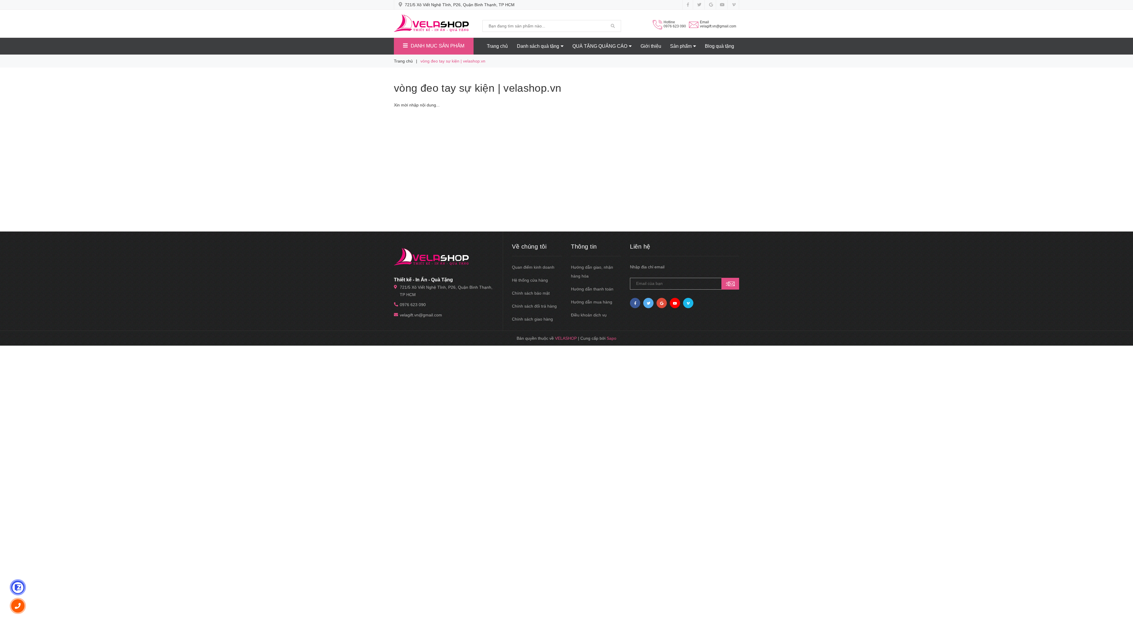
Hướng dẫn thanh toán (592, 289)
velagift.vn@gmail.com (718, 26)
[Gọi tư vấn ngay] (18, 606)
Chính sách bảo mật (531, 293)
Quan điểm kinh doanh (533, 267)
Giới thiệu (651, 46)
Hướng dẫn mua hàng (591, 302)
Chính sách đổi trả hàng (534, 306)
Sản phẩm (681, 46)
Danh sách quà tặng (538, 46)
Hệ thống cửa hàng (530, 280)
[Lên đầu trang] (1124, 607)
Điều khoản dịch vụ (589, 315)
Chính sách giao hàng (532, 319)
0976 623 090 (675, 26)
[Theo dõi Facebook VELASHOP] (688, 4)
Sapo (611, 338)
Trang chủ (497, 46)
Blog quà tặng (719, 46)
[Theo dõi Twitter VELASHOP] (699, 4)
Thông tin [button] (584, 246)
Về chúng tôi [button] (529, 246)
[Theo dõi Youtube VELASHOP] (722, 4)
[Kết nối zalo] (18, 587)
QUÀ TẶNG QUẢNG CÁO (599, 46)
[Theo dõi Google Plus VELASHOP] (711, 4)
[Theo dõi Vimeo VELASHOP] (734, 4)
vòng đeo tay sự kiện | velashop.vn (477, 88)
